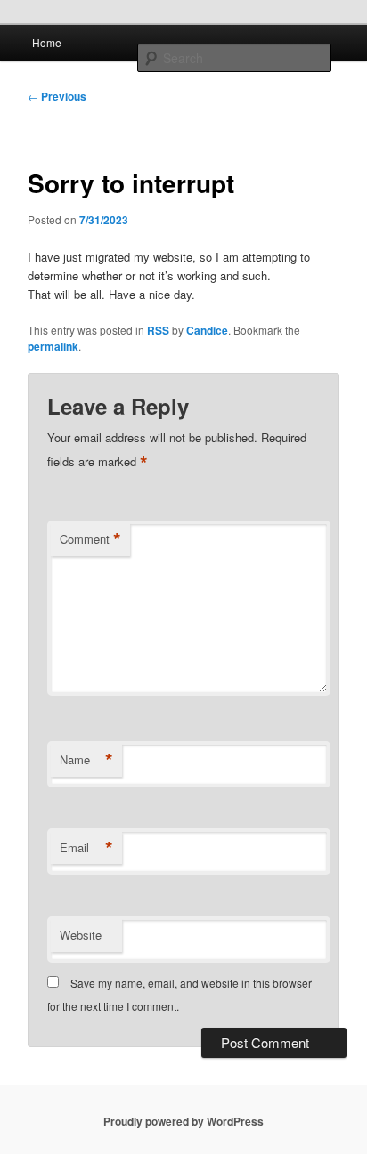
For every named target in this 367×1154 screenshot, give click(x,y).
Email (86, 848)
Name (86, 760)
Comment (90, 539)
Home (46, 42)
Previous (57, 96)
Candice (207, 330)
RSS (158, 330)
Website (81, 934)
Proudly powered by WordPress (183, 1121)
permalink (53, 346)
